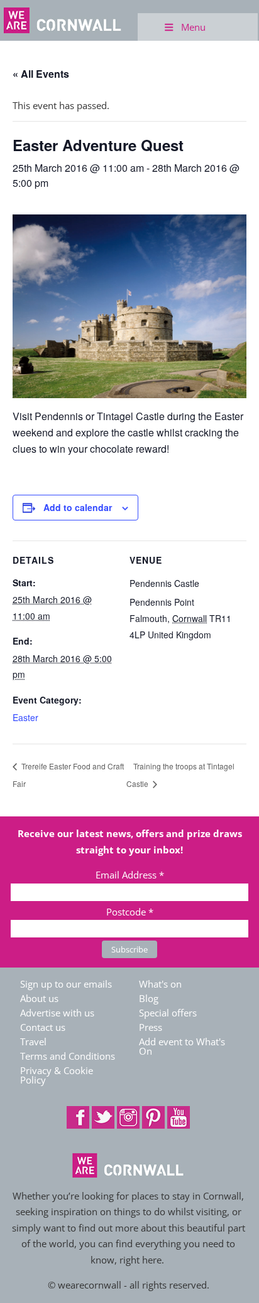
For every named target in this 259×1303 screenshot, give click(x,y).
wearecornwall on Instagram (128, 1117)
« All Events (41, 73)
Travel (33, 1041)
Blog (148, 998)
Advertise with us (57, 1012)
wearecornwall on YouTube (178, 1117)
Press (150, 1027)
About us (39, 998)
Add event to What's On (182, 1046)
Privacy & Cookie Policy (56, 1075)
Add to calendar (77, 507)
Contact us (42, 1027)
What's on (160, 984)
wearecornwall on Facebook (78, 1117)
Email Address (130, 874)
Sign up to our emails (66, 984)
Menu (193, 27)
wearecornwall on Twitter (103, 1117)
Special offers (168, 1012)
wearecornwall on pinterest (153, 1117)
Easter (25, 717)
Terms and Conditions (67, 1056)
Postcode (129, 911)
